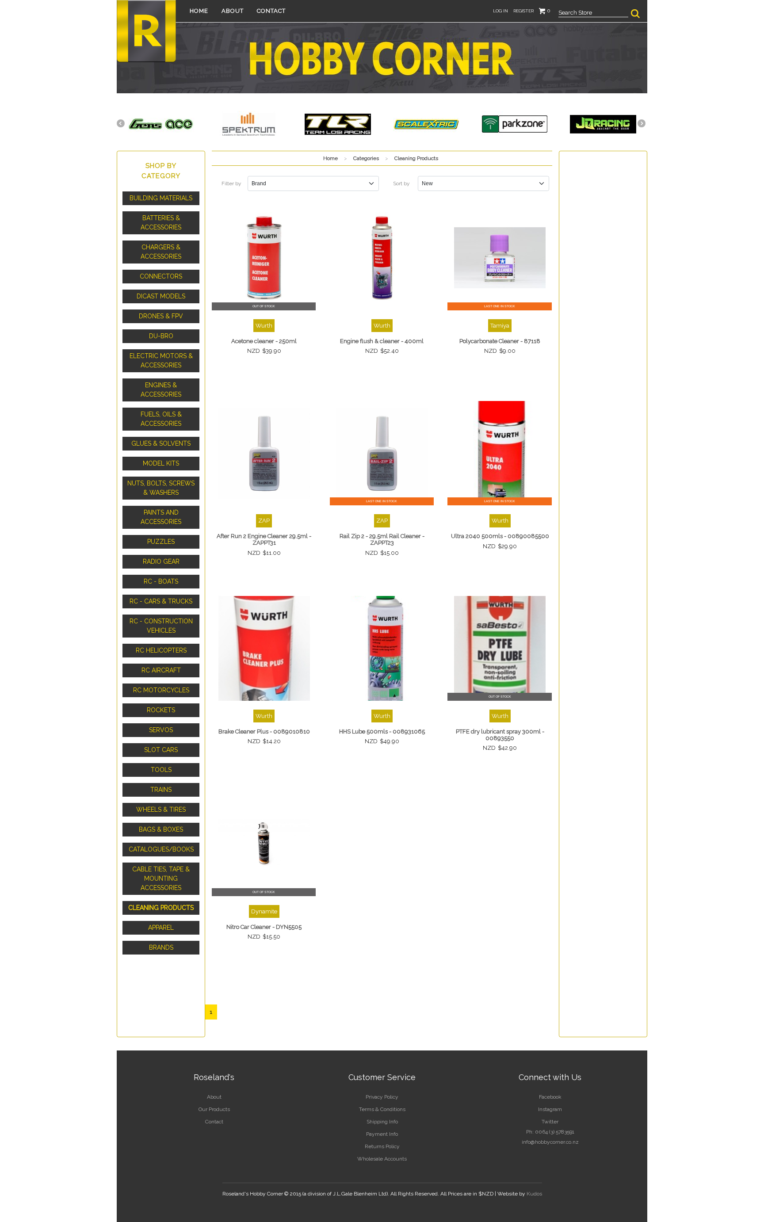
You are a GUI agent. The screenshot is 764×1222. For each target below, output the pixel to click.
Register (523, 10)
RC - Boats (161, 581)
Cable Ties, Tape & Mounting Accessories (161, 878)
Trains (161, 789)
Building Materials (161, 198)
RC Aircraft (161, 670)
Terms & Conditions (382, 1109)
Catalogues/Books (161, 849)
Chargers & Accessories (161, 252)
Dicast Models (161, 296)
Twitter (550, 1122)
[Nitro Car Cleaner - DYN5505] (264, 843)
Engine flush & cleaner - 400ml (382, 341)
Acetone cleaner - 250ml (264, 341)
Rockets (161, 710)
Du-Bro (161, 336)
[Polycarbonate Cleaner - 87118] (499, 258)
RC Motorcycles (161, 690)
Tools (161, 769)
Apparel (161, 927)
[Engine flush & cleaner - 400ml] (382, 258)
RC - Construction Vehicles (161, 626)
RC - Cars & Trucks (161, 601)
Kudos (534, 1194)
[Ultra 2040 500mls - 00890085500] (499, 453)
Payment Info (382, 1134)
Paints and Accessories (161, 517)
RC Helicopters (161, 650)
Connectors (161, 276)
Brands (161, 947)
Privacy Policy (382, 1097)
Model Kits (161, 463)
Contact (271, 11)
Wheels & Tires (161, 809)
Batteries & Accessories (161, 222)
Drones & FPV (161, 316)
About (233, 11)
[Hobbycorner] (146, 30)
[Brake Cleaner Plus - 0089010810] (264, 648)
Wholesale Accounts (382, 1159)
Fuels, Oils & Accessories (161, 419)
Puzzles (161, 541)
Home (199, 11)
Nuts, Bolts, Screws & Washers (161, 488)
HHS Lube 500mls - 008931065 (382, 731)
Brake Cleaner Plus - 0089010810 (264, 731)
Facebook (550, 1097)
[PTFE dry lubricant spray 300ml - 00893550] (499, 648)
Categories (366, 158)
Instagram (550, 1109)
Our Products (214, 1109)
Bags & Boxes (161, 829)
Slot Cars (161, 749)
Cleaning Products (161, 907)
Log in (500, 10)
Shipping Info (382, 1122)
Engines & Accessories (161, 390)
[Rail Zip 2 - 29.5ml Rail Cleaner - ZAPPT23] (382, 453)
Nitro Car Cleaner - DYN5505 (264, 927)
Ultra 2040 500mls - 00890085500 (500, 536)
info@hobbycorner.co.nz (550, 1142)
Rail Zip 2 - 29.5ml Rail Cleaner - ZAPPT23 (382, 539)
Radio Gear (161, 561)
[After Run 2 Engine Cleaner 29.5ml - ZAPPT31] (264, 453)
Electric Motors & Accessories (161, 360)
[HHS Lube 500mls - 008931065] (382, 648)
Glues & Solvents (161, 443)
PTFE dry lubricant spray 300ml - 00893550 (500, 734)
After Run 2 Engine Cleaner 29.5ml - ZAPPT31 (264, 539)
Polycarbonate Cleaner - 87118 (499, 341)
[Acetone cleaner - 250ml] (264, 258)
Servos (161, 729)
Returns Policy (382, 1146)
